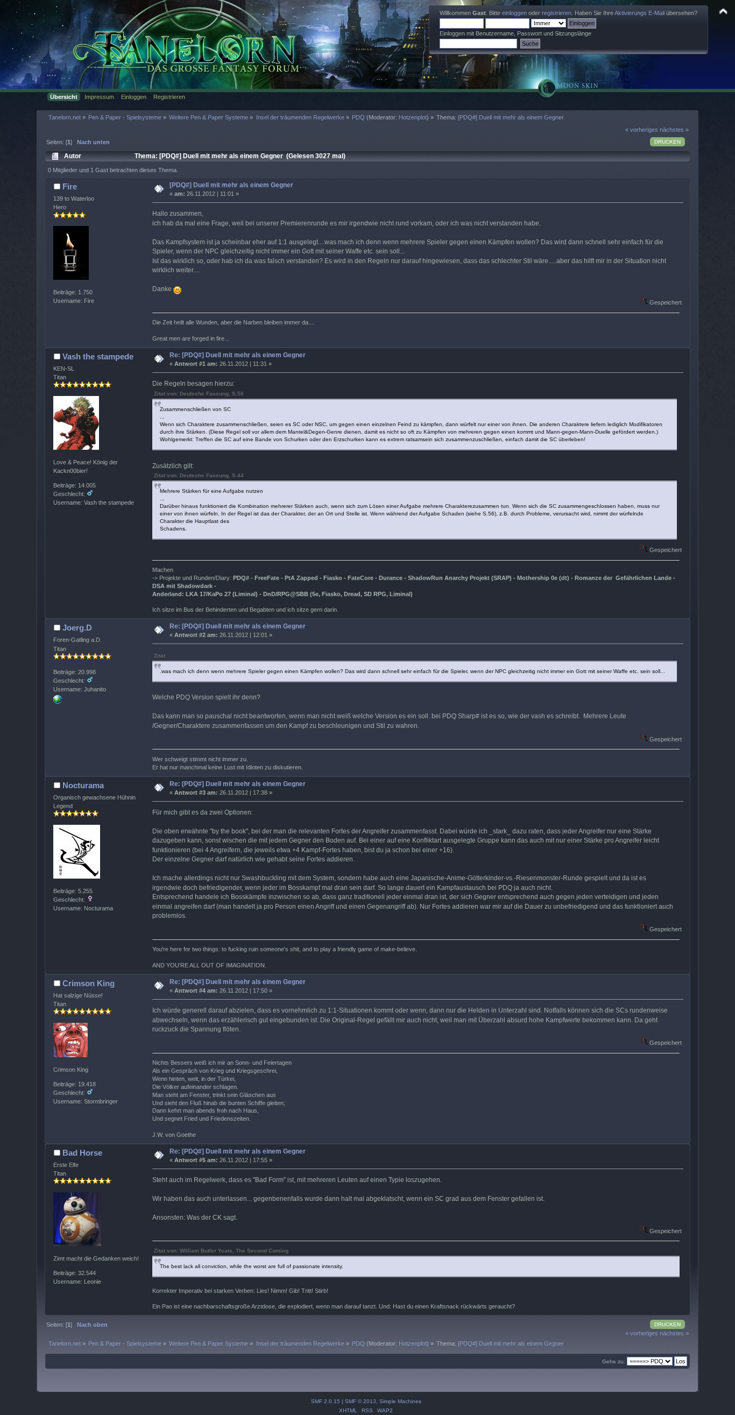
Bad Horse (82, 1152)
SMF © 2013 (360, 1401)
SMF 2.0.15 (325, 1401)
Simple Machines (400, 1401)
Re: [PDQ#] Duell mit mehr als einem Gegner (237, 355)
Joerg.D (77, 627)
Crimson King (88, 983)
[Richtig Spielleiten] (57, 701)
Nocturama (83, 785)
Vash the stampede (97, 356)
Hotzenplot (413, 117)
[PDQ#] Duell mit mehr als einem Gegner (231, 185)
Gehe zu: (613, 1361)
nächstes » (674, 129)
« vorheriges (641, 129)
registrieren (556, 13)
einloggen (514, 13)
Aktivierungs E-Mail (639, 13)
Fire (69, 186)
